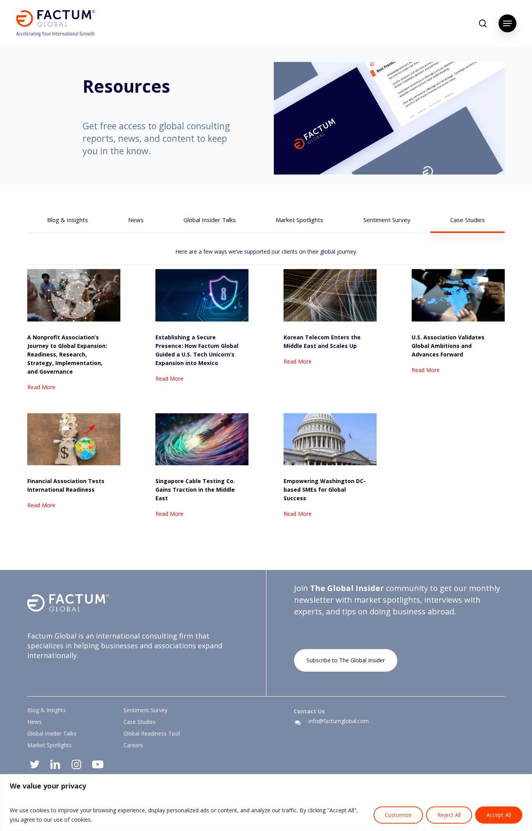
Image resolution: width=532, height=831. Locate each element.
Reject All (449, 815)
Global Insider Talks (51, 733)
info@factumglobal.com (338, 721)
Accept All (498, 815)
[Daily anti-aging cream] (202, 328)
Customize (398, 815)
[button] (507, 23)
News (34, 721)
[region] (266, 802)
